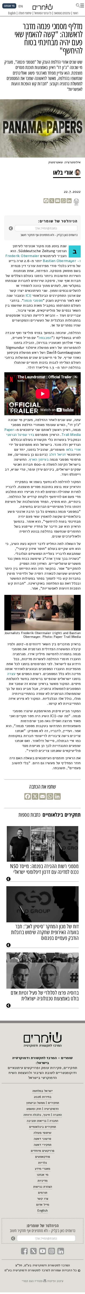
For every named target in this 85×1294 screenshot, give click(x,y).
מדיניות (42, 1180)
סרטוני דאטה (42, 1138)
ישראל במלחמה (42, 1091)
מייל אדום (42, 1204)
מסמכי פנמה (33, 300)
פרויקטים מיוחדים (42, 1150)
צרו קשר (42, 1198)
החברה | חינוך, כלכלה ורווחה (43, 1115)
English (42, 1210)
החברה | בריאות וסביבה (42, 1120)
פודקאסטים (42, 1156)
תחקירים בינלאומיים (42, 1126)
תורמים (42, 1192)
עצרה (11, 673)
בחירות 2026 (42, 1097)
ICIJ (28, 295)
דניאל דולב (57, 454)
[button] (80, 5)
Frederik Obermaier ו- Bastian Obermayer (43, 258)
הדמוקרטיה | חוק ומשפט (42, 1109)
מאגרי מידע (42, 1168)
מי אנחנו (42, 1174)
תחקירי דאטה (42, 1144)
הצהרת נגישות (42, 1186)
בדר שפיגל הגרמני (20, 434)
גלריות (42, 1162)
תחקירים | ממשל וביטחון (42, 1103)
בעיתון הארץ (39, 459)
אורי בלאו (73, 449)
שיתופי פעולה (42, 1132)
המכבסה (45, 337)
